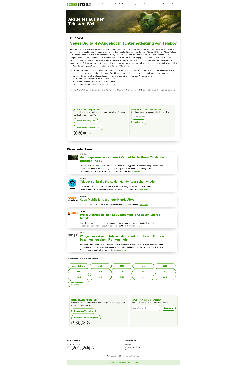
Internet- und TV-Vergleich (88, 127)
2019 (122, 271)
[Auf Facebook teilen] (79, 348)
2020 (100, 271)
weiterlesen (136, 171)
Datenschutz (111, 356)
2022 (165, 266)
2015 (100, 277)
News (157, 4)
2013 (144, 277)
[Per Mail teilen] (88, 348)
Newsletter (129, 350)
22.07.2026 (84, 233)
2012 (165, 277)
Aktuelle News (78, 266)
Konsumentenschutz (132, 347)
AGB (119, 356)
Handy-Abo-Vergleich (86, 121)
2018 (144, 271)
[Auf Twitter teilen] (84, 348)
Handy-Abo (106, 4)
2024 (122, 266)
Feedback (128, 344)
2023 (144, 266)
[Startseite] (79, 4)
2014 (122, 277)
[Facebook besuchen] (69, 348)
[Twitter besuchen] (74, 348)
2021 (79, 271)
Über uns (175, 4)
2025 (100, 266)
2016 (79, 277)
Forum (165, 4)
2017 (165, 271)
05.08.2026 (84, 154)
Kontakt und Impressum (131, 356)
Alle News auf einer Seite (77, 284)
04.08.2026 (84, 178)
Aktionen (147, 4)
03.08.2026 (84, 196)
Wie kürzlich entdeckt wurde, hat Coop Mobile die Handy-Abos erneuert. (109, 204)
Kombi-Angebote (134, 4)
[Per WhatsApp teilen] (93, 348)
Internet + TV (118, 4)
